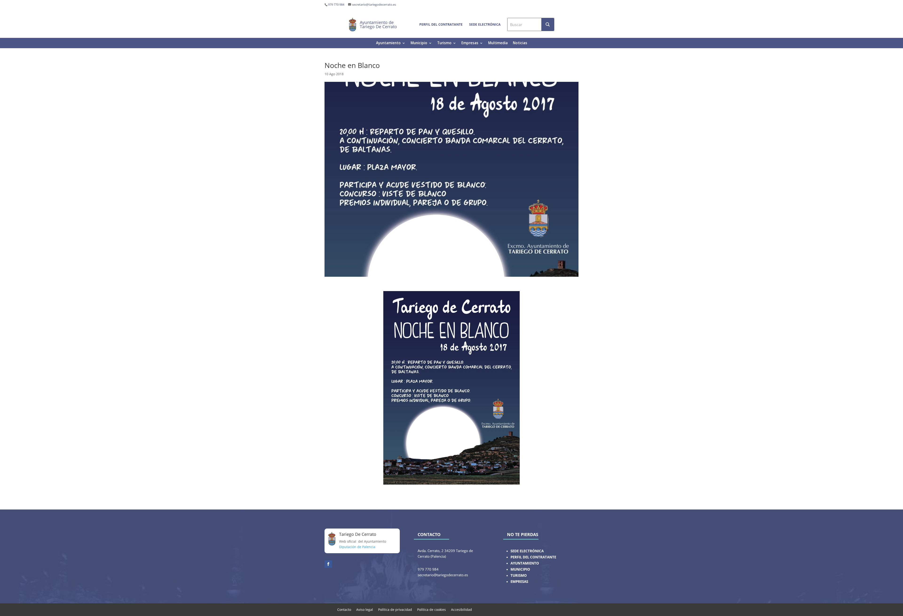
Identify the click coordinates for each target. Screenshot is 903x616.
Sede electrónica (485, 24)
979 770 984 (336, 5)
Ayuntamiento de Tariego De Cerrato (378, 24)
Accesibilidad (461, 609)
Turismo (444, 43)
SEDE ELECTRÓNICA (527, 551)
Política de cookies (431, 609)
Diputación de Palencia (357, 547)
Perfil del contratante (441, 24)
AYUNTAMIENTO (525, 563)
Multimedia (498, 43)
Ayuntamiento (388, 43)
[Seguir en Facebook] (328, 564)
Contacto (344, 609)
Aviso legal (364, 609)
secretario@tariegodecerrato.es (374, 5)
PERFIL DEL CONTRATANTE (533, 557)
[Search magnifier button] (547, 24)
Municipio (419, 43)
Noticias (520, 43)
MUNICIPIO (520, 569)
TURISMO (519, 575)
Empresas (469, 43)
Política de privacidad (395, 609)
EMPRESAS (519, 581)
